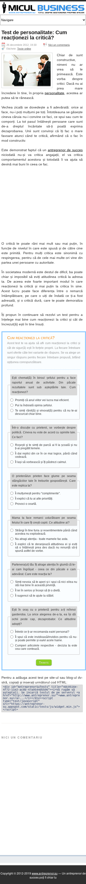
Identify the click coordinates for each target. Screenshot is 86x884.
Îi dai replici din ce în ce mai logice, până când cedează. (46, 455)
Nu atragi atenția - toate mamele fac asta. (41, 539)
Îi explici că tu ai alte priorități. (34, 498)
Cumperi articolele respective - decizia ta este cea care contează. (46, 647)
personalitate (54, 93)
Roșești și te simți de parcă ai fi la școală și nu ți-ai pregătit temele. (46, 446)
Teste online (24, 48)
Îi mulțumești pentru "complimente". (37, 493)
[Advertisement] (42, 202)
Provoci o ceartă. (26, 503)
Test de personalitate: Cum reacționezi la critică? (34, 35)
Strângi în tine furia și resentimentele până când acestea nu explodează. (46, 532)
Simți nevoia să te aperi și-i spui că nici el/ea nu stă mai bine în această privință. (46, 583)
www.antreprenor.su (45, 873)
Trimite (44, 662)
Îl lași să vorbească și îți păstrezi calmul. (41, 462)
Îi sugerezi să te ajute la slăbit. (34, 595)
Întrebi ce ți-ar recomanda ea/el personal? (42, 631)
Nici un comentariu (59, 44)
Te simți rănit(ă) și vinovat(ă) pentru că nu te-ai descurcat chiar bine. (46, 412)
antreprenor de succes (65, 150)
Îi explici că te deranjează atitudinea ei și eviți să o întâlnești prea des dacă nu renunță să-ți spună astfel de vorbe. (46, 547)
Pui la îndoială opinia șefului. (34, 405)
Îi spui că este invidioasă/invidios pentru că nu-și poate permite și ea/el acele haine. (46, 638)
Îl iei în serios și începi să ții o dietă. (37, 590)
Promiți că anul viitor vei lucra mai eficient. (42, 400)
